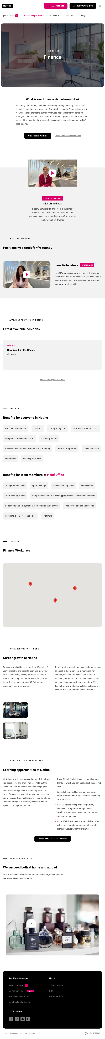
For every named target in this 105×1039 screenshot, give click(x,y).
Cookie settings (56, 996)
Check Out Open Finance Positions (53, 839)
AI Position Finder (21, 991)
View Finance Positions (37, 136)
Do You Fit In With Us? (19, 996)
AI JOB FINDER (57, 6)
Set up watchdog (85, 6)
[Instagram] (17, 1019)
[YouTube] (22, 1019)
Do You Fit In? (54, 16)
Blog (83, 16)
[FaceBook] (11, 1019)
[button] (55, 600)
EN (100, 6)
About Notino (70, 16)
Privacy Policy (29, 1034)
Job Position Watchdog (19, 1002)
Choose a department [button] (32, 16)
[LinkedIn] (28, 1019)
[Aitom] (92, 1033)
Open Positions (10, 16)
